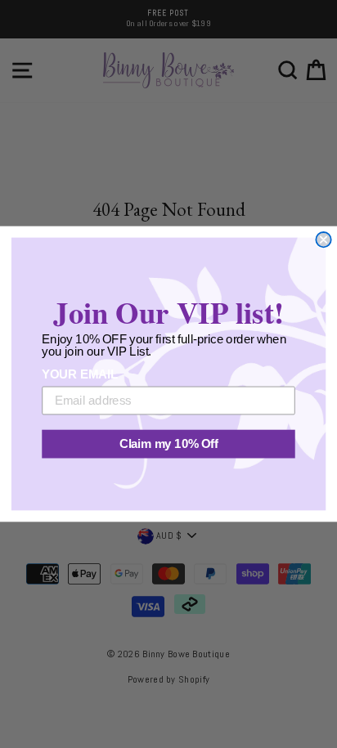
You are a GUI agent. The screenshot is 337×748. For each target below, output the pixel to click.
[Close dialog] (323, 239)
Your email (79, 375)
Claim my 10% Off (168, 443)
